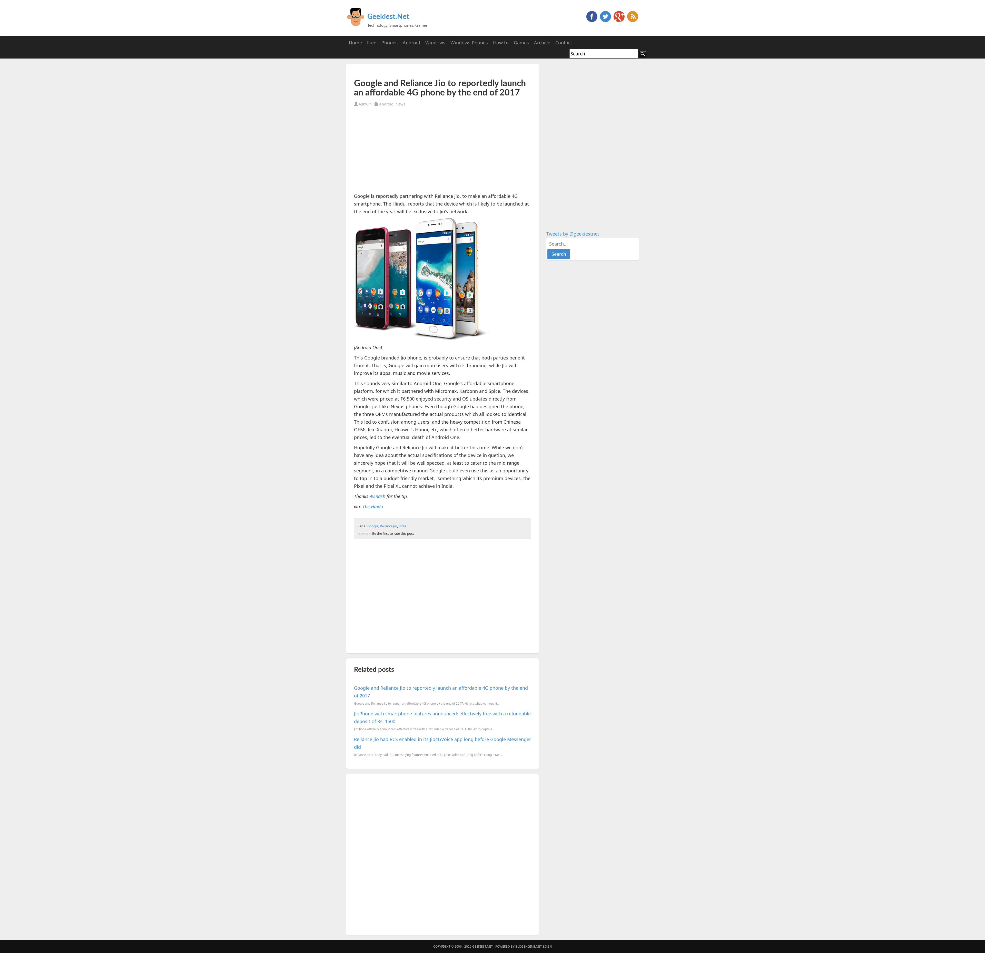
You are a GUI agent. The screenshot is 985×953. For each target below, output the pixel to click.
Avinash (377, 496)
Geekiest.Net (388, 16)
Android (386, 103)
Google (372, 526)
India (402, 526)
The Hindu (372, 506)
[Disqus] (442, 853)
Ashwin (365, 103)
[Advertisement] (414, 71)
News (400, 103)
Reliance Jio (388, 526)
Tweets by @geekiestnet (572, 234)
